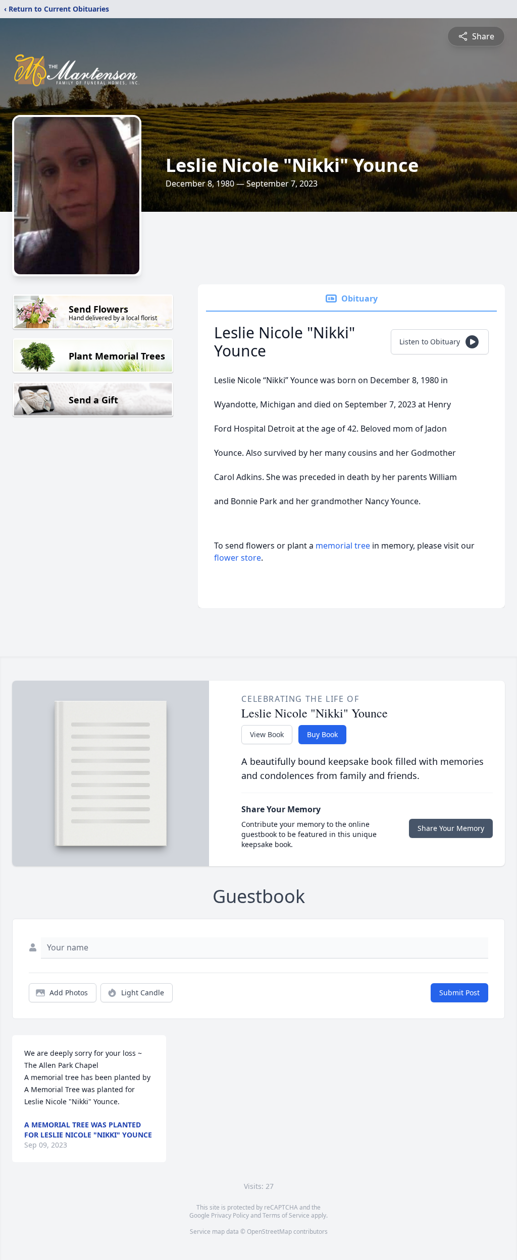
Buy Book (322, 734)
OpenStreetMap (269, 1231)
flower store (237, 557)
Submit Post (459, 992)
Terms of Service (286, 1215)
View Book (267, 734)
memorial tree (343, 545)
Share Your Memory (451, 828)
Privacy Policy (230, 1215)
